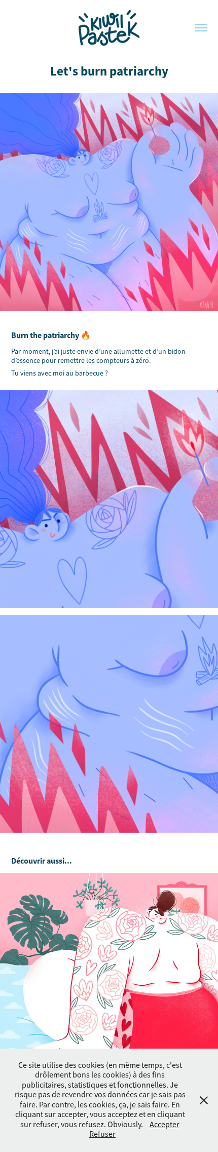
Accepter (164, 1125)
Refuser (102, 1134)
